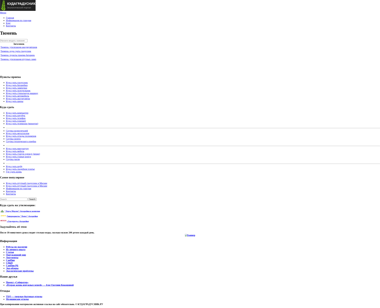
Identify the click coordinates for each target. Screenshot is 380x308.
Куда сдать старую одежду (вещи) (23, 154)
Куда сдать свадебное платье (20, 169)
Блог (8, 23)
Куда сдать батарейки (17, 85)
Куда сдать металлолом (17, 133)
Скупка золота (13, 139)
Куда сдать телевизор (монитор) (22, 123)
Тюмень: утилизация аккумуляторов (18, 47)
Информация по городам (18, 20)
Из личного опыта (15, 249)
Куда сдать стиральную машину (22, 93)
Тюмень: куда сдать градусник (15, 51)
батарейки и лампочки (22, 211)
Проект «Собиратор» (17, 282)
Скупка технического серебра (21, 141)
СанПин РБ (12, 265)
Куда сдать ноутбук (15, 115)
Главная (10, 17)
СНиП (9, 263)
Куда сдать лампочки (16, 88)
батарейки (29, 216)
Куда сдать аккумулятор (18, 98)
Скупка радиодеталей (17, 130)
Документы (12, 257)
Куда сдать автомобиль (17, 96)
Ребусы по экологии (16, 247)
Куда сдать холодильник (18, 90)
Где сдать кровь (14, 171)
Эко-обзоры (12, 268)
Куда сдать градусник (17, 82)
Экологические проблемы (20, 271)
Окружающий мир (16, 255)
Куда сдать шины (14, 101)
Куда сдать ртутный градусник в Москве (26, 183)
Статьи (10, 252)
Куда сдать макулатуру (17, 148)
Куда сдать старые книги (18, 156)
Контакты (11, 26)
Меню (3, 12)
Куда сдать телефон (16, 118)
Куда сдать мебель (15, 151)
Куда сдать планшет (16, 121)
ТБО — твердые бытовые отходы (24, 296)
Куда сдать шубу (14, 166)
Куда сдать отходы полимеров (21, 136)
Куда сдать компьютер (17, 113)
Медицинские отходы (17, 299)
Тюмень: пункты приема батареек (17, 55)
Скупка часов (13, 159)
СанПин (10, 260)
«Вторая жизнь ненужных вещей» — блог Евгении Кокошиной (40, 285)
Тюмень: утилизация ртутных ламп (18, 59)
